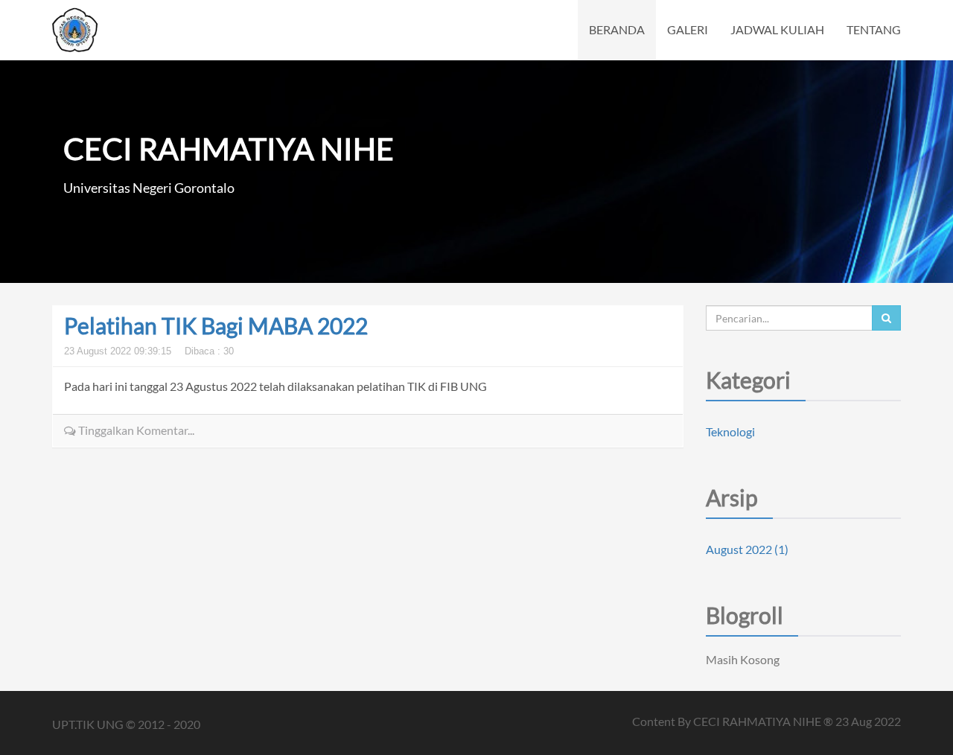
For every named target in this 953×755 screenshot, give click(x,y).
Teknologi (730, 431)
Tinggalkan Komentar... (135, 430)
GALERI (687, 29)
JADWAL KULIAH (777, 29)
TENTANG (874, 29)
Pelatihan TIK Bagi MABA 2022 (216, 325)
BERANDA (617, 29)
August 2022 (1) (747, 549)
